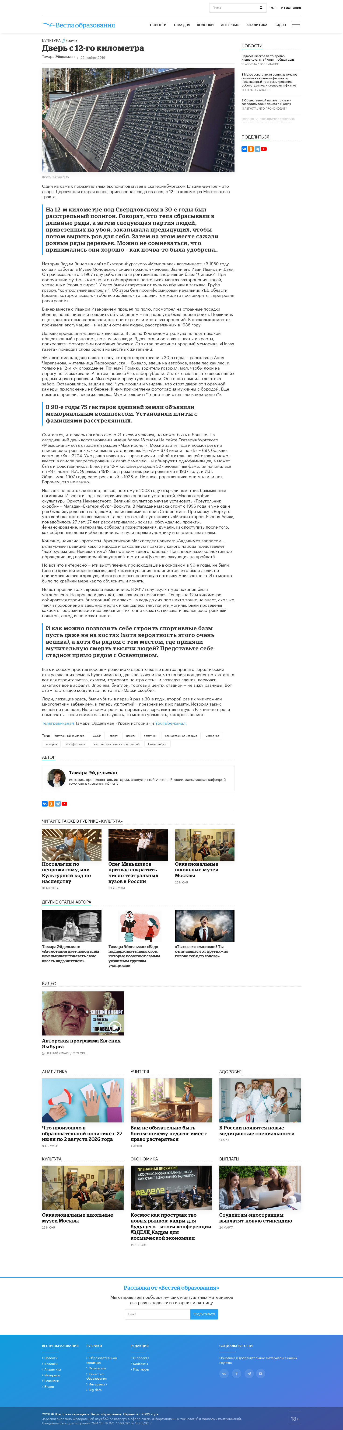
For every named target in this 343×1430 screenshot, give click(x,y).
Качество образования (96, 1376)
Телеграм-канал (58, 722)
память (130, 735)
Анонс (264, 89)
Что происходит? (273, 108)
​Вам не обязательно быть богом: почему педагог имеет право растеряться (169, 1133)
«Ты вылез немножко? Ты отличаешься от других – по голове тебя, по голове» (201, 951)
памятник (150, 735)
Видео (280, 25)
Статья (71, 40)
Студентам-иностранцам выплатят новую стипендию (255, 1217)
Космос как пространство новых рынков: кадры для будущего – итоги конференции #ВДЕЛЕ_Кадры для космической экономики (171, 1226)
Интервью (230, 25)
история (51, 743)
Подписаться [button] (204, 1314)
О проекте (141, 1357)
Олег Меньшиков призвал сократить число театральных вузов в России (133, 872)
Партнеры (141, 1368)
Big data (95, 1389)
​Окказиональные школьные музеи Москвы (197, 869)
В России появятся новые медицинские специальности (257, 1130)
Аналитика (256, 25)
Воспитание (269, 64)
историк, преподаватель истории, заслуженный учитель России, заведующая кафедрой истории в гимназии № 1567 (147, 781)
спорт (113, 735)
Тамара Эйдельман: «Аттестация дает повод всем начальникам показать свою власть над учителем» (70, 953)
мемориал (212, 735)
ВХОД (272, 8)
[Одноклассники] (51, 804)
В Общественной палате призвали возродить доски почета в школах (266, 101)
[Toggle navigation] (296, 25)
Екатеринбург (157, 743)
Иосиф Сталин (75, 743)
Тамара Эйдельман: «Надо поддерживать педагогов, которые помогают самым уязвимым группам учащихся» (134, 956)
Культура (51, 40)
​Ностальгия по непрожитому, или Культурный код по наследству (66, 872)
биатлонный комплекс (69, 735)
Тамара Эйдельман (58, 57)
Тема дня (182, 25)
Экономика (97, 1367)
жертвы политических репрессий (117, 743)
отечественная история (181, 735)
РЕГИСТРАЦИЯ (291, 8)
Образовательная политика (101, 1360)
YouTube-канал (170, 722)
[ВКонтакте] (45, 804)
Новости (158, 25)
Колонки (205, 25)
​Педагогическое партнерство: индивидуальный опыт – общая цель (268, 57)
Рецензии (51, 1380)
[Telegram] (58, 804)
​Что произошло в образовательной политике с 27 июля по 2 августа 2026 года (82, 1133)
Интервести (98, 1383)
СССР (97, 735)
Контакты (140, 1363)
